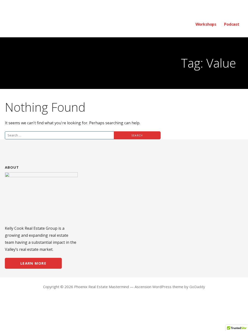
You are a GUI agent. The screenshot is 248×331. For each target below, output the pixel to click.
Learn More (33, 263)
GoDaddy (197, 286)
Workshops (206, 24)
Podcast (231, 24)
